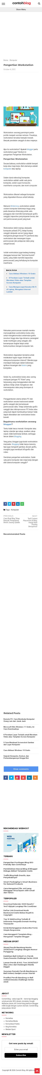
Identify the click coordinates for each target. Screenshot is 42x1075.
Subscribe (21, 1055)
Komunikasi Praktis (13, 1024)
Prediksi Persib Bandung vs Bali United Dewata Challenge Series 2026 (19, 979)
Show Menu (21, 9)
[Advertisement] (21, 36)
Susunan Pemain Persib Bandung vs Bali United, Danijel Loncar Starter (20, 972)
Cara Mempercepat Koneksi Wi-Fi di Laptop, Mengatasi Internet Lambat (21, 289)
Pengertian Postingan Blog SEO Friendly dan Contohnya (18, 863)
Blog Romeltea (11, 1027)
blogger (30, 149)
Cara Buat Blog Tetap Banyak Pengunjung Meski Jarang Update (12, 520)
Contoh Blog (20, 1070)
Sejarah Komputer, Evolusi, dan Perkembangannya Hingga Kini (16, 757)
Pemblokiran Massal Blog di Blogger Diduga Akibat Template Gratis (21, 870)
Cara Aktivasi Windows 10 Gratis (22, 274)
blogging (17, 436)
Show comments (21, 769)
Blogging (15, 444)
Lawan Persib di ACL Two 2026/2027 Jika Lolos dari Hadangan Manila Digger (21, 964)
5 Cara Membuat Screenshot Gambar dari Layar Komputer (19, 743)
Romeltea (9, 1018)
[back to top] (37, 1070)
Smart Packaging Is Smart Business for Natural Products (20, 883)
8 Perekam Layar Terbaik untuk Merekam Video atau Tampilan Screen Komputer (20, 280)
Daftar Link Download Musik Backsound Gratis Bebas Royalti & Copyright (18, 912)
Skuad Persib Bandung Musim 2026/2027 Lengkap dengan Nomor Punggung (20, 949)
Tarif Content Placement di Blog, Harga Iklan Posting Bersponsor (30, 522)
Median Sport (11, 1029)
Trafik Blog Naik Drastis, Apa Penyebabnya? (17, 876)
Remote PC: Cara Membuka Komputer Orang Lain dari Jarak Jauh (19, 720)
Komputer (15, 510)
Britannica (15, 206)
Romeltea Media (12, 1021)
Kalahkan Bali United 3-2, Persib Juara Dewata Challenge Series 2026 (21, 957)
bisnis (24, 365)
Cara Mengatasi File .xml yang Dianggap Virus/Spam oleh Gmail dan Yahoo (19, 890)
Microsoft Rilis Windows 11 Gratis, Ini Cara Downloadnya (19, 728)
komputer (7, 169)
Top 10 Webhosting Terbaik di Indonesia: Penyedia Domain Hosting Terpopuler (20, 921)
